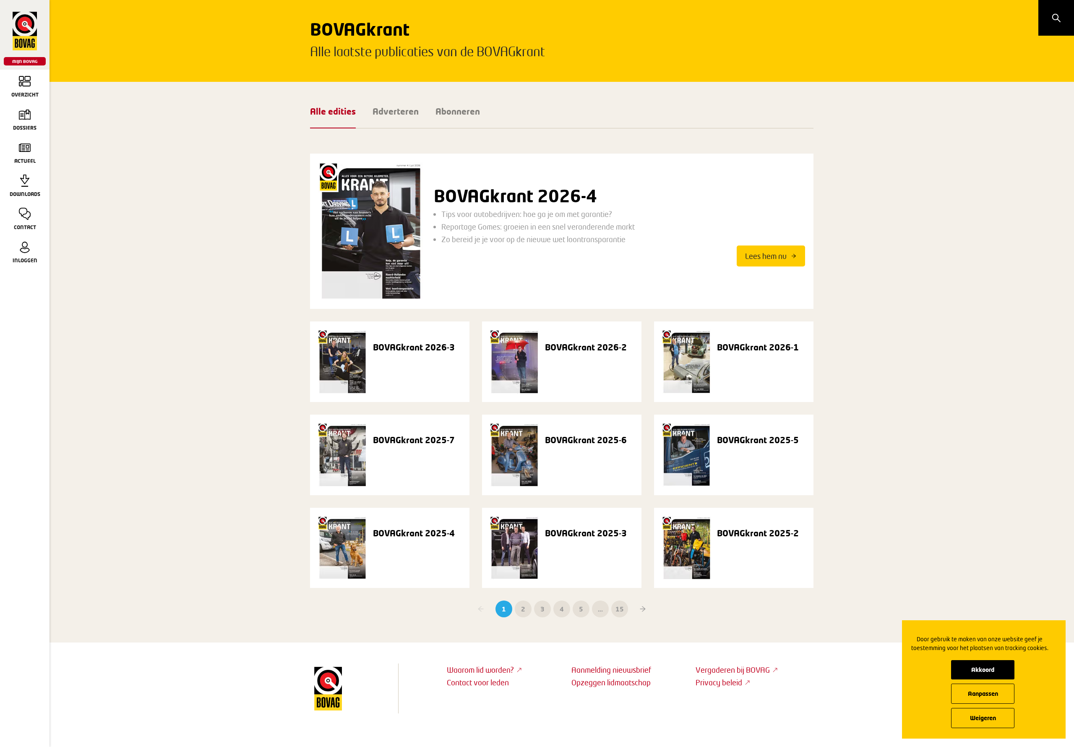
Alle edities (333, 111)
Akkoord (982, 669)
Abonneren (457, 111)
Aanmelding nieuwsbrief (611, 669)
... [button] (600, 609)
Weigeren (983, 717)
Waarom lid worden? (480, 669)
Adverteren (396, 111)
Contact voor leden (478, 682)
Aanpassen (983, 693)
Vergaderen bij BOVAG (733, 669)
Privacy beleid (719, 682)
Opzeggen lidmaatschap (611, 682)
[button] (642, 609)
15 (619, 609)
